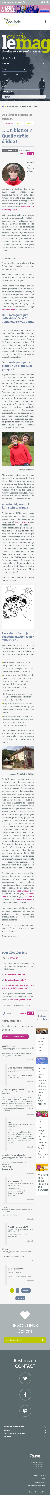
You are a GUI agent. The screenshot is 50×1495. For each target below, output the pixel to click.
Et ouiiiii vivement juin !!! (18, 1227)
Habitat (29, 123)
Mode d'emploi (9, 58)
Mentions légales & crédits (37, 1485)
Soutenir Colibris (14, 1340)
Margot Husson (22, 522)
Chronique (9, 123)
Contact (7, 1437)
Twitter (28, 154)
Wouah (5, 1249)
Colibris (11, 2)
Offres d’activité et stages (14, 1433)
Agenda (7, 1430)
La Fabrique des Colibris (21, 999)
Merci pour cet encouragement (20, 1068)
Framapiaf (25, 1419)
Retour (8, 1013)
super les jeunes (9, 1046)
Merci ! (10, 1122)
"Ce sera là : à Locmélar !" (16, 974)
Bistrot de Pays (8, 309)
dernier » (20, 1298)
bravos (5, 1207)
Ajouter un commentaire (18, 1005)
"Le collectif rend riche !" (15, 980)
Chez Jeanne (23, 891)
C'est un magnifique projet (13, 1090)
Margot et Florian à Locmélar (14, 1155)
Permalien (5, 1048)
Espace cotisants (40, 1482)
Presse (44, 1479)
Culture (19, 123)
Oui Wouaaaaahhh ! (16, 1269)
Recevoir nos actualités (14, 1427)
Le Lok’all (27, 896)
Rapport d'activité (40, 1475)
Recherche (8, 92)
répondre (30, 1060)
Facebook (32, 154)
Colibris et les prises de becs (41, 1044)
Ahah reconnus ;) (15, 1181)
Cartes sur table (24, 899)
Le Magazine (26, 43)
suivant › (25, 1290)
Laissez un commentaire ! (13, 1037)
